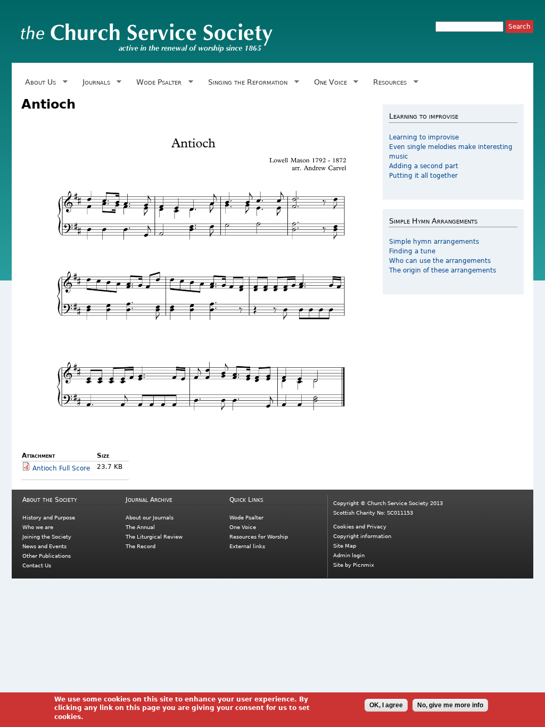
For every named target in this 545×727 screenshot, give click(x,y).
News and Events (44, 546)
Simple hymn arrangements (434, 241)
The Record (140, 546)
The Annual (140, 527)
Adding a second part (423, 166)
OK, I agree (386, 705)
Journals (94, 82)
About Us (38, 82)
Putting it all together (423, 175)
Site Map (344, 546)
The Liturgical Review (154, 537)
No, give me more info (450, 705)
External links (247, 546)
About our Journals (150, 518)
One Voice (328, 82)
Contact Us (36, 565)
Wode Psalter (157, 82)
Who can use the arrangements (440, 261)
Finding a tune (412, 251)
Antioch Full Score (61, 468)
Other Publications (46, 556)
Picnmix (363, 565)
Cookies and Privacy (359, 527)
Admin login (349, 555)
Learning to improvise (424, 137)
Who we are (37, 527)
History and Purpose (48, 518)
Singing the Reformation (245, 82)
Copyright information (362, 536)
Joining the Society (46, 537)
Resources (388, 82)
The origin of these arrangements (442, 270)
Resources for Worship (258, 537)
